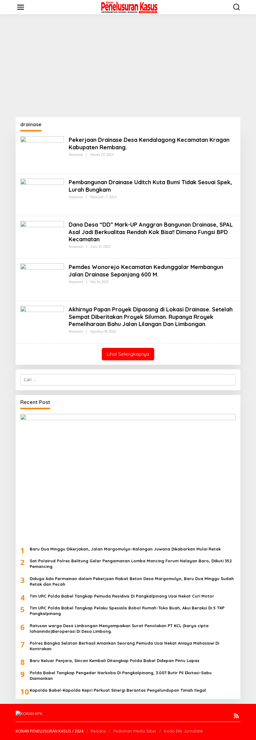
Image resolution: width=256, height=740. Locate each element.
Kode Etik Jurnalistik (183, 730)
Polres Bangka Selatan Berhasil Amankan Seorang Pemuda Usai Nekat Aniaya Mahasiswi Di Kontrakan (124, 646)
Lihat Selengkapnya (128, 354)
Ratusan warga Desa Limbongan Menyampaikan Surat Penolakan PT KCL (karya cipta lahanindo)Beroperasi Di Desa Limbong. (119, 628)
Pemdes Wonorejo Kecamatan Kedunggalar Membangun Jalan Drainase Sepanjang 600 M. (146, 270)
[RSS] (236, 716)
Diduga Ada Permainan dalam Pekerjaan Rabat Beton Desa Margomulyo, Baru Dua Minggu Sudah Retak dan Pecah (132, 581)
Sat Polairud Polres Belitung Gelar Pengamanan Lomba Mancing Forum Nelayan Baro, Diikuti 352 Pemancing (131, 563)
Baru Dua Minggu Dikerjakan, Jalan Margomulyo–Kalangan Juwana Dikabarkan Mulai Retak (125, 548)
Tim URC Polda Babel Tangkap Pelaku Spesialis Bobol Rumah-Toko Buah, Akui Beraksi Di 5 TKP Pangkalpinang (127, 610)
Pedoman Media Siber (134, 730)
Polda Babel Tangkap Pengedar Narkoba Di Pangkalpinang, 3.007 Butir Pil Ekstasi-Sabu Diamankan (121, 675)
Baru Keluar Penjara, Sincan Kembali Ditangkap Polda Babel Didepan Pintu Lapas (114, 660)
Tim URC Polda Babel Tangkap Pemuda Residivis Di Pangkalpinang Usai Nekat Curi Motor (122, 595)
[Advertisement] (128, 65)
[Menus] (21, 7)
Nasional (76, 154)
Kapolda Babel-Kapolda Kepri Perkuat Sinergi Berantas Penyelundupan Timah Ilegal (118, 690)
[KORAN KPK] (129, 7)
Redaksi (98, 730)
